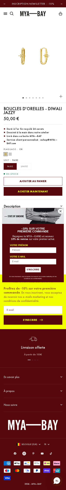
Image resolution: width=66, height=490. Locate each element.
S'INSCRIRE (33, 269)
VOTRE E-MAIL (18, 256)
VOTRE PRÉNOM (19, 245)
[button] (56, 480)
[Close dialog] (60, 211)
